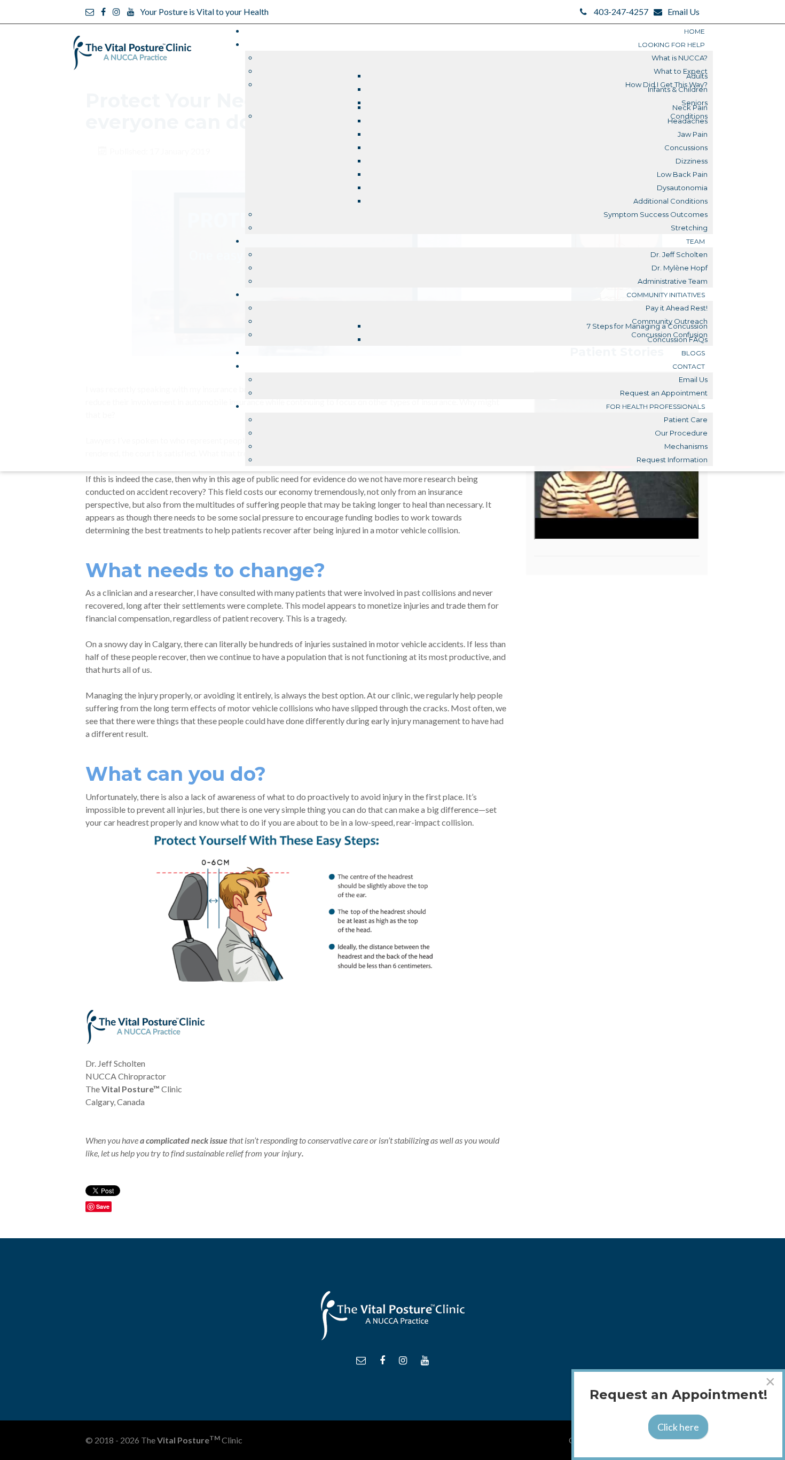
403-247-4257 (621, 11)
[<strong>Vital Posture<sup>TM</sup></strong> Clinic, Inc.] (132, 47)
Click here (678, 1427)
